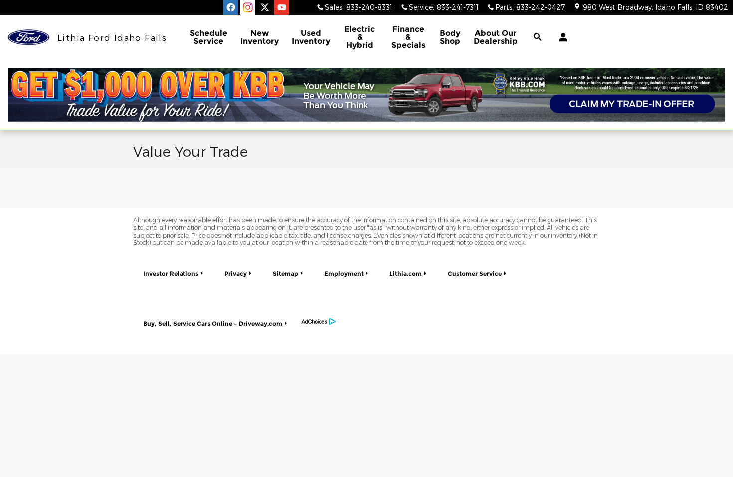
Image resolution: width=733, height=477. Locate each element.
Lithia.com (405, 273)
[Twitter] (264, 7)
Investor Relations (170, 273)
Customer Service (475, 273)
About (496, 37)
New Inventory (259, 37)
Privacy (235, 273)
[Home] (28, 37)
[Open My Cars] (560, 37)
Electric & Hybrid (359, 37)
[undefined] (366, 95)
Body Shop (450, 37)
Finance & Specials (408, 37)
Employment (344, 273)
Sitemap (285, 273)
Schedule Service (208, 37)
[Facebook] (230, 7)
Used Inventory (311, 37)
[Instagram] (247, 7)
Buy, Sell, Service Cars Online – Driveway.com (212, 323)
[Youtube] (281, 7)
